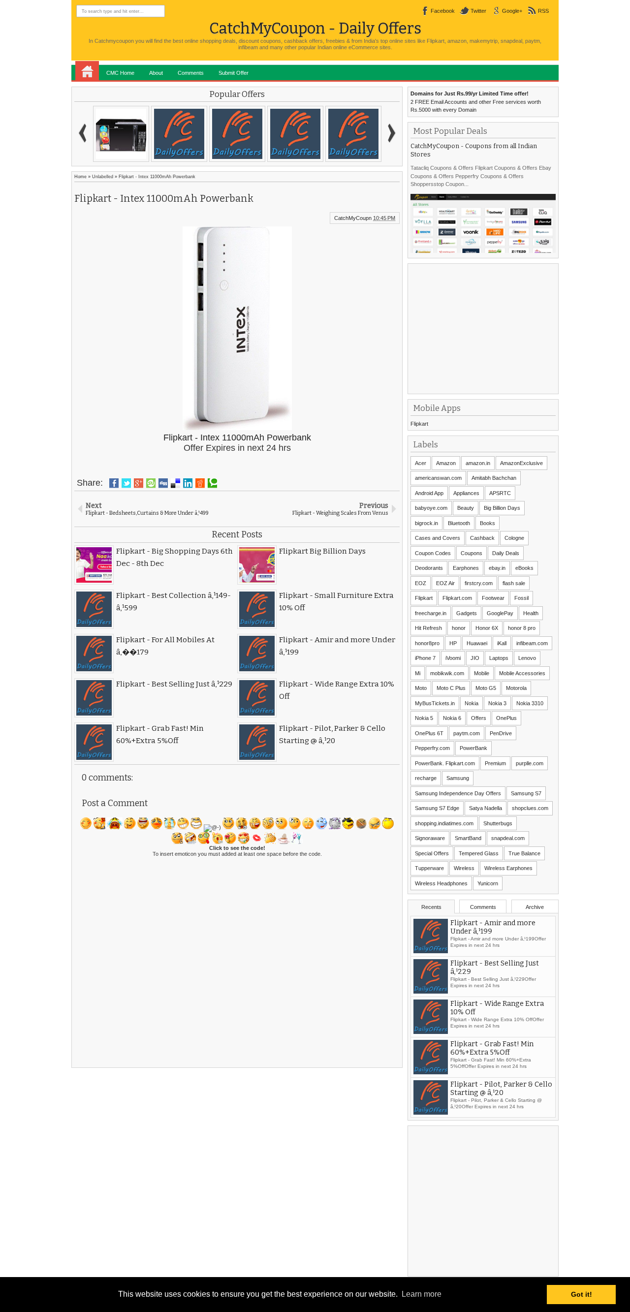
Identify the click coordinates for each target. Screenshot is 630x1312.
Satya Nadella (485, 808)
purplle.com (529, 763)
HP (453, 643)
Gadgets (466, 613)
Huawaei (477, 643)
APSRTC (500, 493)
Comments (191, 73)
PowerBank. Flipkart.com (445, 763)
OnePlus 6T (429, 733)
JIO (475, 658)
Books (487, 523)
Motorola (516, 688)
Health (530, 613)
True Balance (524, 853)
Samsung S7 (526, 793)
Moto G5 (485, 688)
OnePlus (506, 718)
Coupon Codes (433, 553)
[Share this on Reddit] (200, 483)
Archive (535, 907)
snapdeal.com (508, 838)
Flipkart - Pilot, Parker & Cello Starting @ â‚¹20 (501, 1088)
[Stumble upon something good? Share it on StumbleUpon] (151, 483)
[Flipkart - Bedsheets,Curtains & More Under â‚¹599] (353, 134)
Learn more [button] (421, 1294)
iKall (501, 643)
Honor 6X (486, 628)
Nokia (471, 703)
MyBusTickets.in (435, 703)
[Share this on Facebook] (114, 483)
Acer (420, 463)
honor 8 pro (522, 628)
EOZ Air (445, 583)
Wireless (464, 868)
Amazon (446, 463)
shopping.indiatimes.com (444, 823)
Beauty (465, 508)
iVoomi (453, 658)
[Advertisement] (484, 327)
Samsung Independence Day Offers (458, 793)
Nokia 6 (452, 718)
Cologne (514, 538)
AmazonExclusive (521, 463)
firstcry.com (479, 583)
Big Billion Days (502, 508)
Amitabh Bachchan (494, 478)
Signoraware (430, 838)
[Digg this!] (163, 483)
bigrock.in (426, 523)
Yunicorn (487, 883)
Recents (431, 907)
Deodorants (429, 568)
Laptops (498, 658)
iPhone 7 (425, 658)
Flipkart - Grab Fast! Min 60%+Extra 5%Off (492, 1048)
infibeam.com (532, 643)
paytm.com (466, 733)
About (156, 73)
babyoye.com (431, 508)
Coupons (471, 553)
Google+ (512, 11)
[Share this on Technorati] (212, 483)
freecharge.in (430, 613)
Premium (495, 763)
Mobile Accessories (522, 673)
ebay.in (497, 568)
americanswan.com (438, 478)
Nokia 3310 (529, 703)
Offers (478, 718)
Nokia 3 (497, 703)
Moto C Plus (451, 688)
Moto (421, 688)
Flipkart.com (457, 598)
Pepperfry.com (432, 748)
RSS (543, 11)
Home (87, 71)
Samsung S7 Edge (437, 808)
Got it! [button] (581, 1294)
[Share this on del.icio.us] (175, 483)
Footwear (493, 598)
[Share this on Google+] (138, 483)
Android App (429, 493)
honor (459, 628)
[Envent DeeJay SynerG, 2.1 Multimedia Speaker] (179, 134)
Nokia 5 (424, 718)
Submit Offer (234, 73)
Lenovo (527, 658)
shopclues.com (530, 808)
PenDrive (501, 733)
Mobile (481, 673)
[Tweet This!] (126, 483)
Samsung (457, 778)
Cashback (482, 538)
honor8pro (427, 643)
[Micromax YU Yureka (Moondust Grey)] (295, 134)
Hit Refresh (428, 628)
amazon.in (478, 463)
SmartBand (468, 838)
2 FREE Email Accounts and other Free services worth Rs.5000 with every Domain (475, 102)
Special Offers (432, 853)
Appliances (466, 493)
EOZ (420, 583)
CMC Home (120, 73)
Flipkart (419, 424)
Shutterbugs (497, 823)
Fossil (521, 598)
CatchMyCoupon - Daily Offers (315, 28)
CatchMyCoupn (353, 218)
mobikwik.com (447, 673)
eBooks (524, 568)
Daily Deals (505, 553)
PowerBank (473, 748)
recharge (426, 778)
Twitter (478, 11)
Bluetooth (459, 523)
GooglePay (500, 613)
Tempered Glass (479, 853)
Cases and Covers (437, 538)
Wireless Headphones (441, 883)
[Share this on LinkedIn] (187, 483)
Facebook (443, 11)
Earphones (466, 568)
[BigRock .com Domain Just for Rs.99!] (237, 134)
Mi (417, 673)
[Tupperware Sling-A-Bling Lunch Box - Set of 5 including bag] (121, 134)
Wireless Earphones (508, 868)
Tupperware (429, 868)
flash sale (514, 583)
